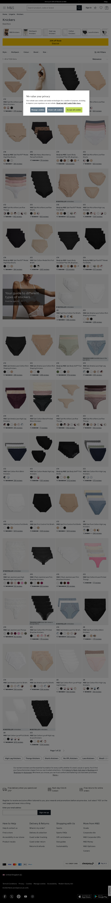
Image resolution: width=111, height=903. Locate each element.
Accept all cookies (74, 110)
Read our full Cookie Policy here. (68, 103)
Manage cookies (37, 110)
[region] (56, 103)
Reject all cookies (55, 110)
